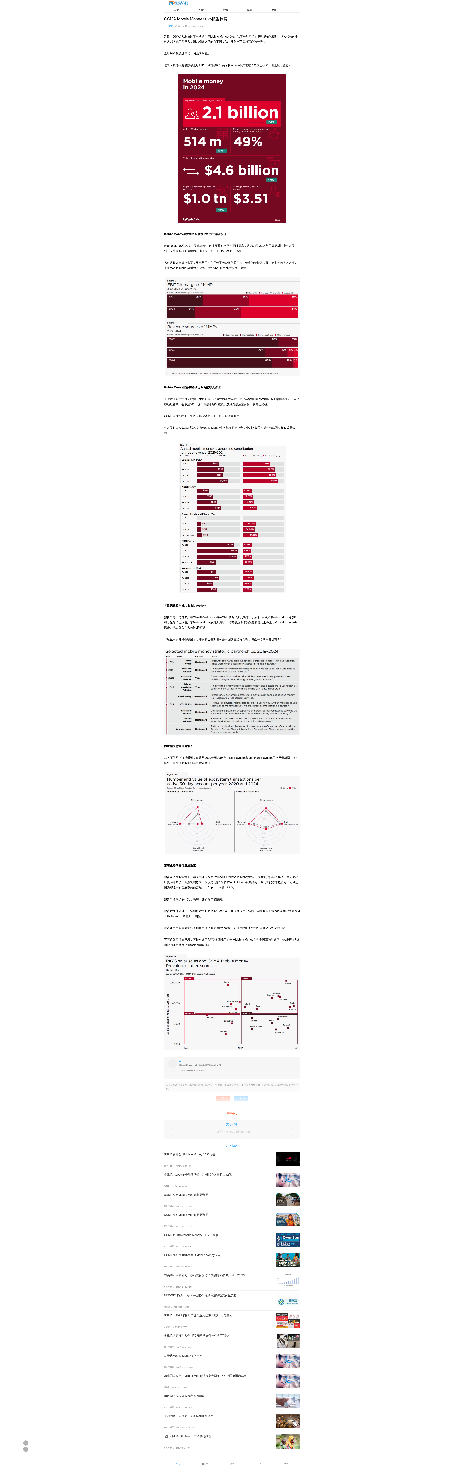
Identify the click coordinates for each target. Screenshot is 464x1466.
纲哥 (171, 26)
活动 (274, 10)
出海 (225, 10)
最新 (176, 10)
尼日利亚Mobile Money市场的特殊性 (187, 1436)
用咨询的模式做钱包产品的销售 (184, 1396)
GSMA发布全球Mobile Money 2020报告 (189, 1154)
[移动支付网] (178, 4)
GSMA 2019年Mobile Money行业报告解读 (191, 1235)
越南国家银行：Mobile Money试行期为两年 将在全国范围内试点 (205, 1376)
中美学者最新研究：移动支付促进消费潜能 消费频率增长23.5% (204, 1275)
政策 (201, 10)
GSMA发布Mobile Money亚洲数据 (186, 1215)
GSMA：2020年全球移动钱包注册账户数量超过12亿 (198, 1174)
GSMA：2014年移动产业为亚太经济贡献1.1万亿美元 (198, 1315)
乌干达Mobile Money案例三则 (183, 1355)
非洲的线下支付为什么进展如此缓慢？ (188, 1416)
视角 (250, 10)
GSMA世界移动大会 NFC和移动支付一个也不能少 (196, 1335)
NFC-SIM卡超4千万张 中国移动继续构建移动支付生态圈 (200, 1295)
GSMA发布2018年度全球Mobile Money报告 (192, 1255)
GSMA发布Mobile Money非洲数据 (186, 1194)
